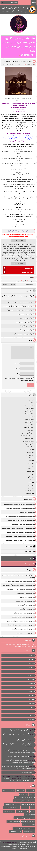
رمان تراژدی (31, 463)
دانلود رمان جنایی (29, 419)
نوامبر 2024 (32, 707)
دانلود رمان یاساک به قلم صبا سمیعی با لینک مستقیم (18, 135)
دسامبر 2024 (31, 703)
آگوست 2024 (31, 719)
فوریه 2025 (32, 695)
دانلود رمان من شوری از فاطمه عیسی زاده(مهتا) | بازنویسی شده (19, 306)
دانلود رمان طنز (30, 425)
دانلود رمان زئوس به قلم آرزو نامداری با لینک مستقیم (21, 520)
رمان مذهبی (31, 485)
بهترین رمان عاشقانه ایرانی (29, 831)
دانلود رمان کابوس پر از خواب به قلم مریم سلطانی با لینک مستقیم (18, 528)
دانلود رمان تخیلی (29, 411)
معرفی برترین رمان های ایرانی (22, 811)
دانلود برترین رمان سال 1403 (9, 791)
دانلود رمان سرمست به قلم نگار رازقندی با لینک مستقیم (21, 532)
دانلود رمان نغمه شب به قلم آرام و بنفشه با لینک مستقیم (18, 139)
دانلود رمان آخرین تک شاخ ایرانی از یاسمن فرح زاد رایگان (21, 625)
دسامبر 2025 (31, 664)
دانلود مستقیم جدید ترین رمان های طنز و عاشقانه (24, 828)
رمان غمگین (31, 477)
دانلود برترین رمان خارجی (9, 811)
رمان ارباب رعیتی (30, 455)
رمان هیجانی (16, 801)
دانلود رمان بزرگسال (29, 405)
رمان (27, 791)
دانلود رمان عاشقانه (20, 791)
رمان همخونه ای (29, 438)
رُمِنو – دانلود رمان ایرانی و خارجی (9, 842)
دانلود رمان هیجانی (29, 444)
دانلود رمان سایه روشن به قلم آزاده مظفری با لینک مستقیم (20, 536)
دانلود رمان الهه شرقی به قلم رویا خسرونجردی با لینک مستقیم (19, 504)
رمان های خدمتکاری (29, 491)
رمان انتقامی (31, 458)
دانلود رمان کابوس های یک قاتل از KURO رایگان (23, 617)
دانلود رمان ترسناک (29, 414)
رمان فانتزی (31, 480)
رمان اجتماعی (30, 452)
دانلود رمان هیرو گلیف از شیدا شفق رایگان (24, 334)
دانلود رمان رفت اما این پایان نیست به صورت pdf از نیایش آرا (20, 508)
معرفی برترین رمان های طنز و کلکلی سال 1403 (25, 797)
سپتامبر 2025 (31, 676)
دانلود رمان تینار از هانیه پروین (27, 318)
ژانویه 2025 (32, 699)
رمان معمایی (31, 488)
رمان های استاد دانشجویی (26, 436)
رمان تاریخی (31, 460)
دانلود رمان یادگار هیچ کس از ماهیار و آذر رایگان (23, 629)
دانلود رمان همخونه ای (28, 441)
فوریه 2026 (32, 660)
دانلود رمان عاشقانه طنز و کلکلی (28, 801)
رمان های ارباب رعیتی (27, 433)
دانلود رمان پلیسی (29, 408)
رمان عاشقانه (5, 65)
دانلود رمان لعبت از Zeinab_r (27, 330)
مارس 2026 (32, 656)
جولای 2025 (32, 683)
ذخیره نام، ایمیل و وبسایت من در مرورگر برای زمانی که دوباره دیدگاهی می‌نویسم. (19, 379)
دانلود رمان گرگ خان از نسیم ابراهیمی (25, 322)
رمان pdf (32, 449)
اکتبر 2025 (32, 672)
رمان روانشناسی (30, 471)
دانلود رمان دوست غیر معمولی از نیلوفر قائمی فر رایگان (21, 621)
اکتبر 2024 (32, 711)
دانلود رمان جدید (30, 416)
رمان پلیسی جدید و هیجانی (16, 831)
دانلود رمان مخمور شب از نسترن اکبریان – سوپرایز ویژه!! (21, 310)
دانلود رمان (18, 65)
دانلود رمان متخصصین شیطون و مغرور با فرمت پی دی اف (20, 516)
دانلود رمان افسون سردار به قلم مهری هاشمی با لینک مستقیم (18, 137)
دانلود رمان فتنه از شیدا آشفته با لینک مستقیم (23, 524)
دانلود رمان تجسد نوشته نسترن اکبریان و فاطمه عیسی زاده (20, 302)
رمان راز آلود (31, 469)
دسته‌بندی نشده (30, 447)
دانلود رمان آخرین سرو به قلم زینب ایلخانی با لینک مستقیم (20, 540)
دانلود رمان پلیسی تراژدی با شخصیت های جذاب (24, 818)
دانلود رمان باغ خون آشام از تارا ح (27, 326)
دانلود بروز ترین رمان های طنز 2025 (12, 804)
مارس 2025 (32, 691)
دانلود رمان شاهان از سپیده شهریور (26, 314)
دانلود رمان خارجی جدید (29, 814)
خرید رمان (23, 65)
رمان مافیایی (31, 482)
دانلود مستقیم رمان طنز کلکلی (28, 804)
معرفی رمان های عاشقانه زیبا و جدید (12, 808)
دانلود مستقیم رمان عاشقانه (29, 825)
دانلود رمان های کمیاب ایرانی (13, 821)
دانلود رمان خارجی (12, 65)
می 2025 (32, 687)
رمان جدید (31, 466)
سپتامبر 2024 (31, 715)
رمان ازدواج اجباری (28, 427)
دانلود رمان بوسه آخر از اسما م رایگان (26, 633)
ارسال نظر (18, 281)
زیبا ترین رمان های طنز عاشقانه (28, 821)
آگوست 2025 (31, 680)
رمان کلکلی (30, 430)
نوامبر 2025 (32, 668)
